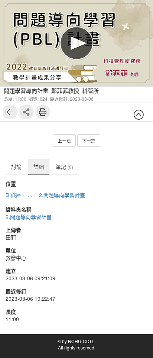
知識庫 (13, 195)
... (30, 195)
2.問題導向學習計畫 (62, 195)
